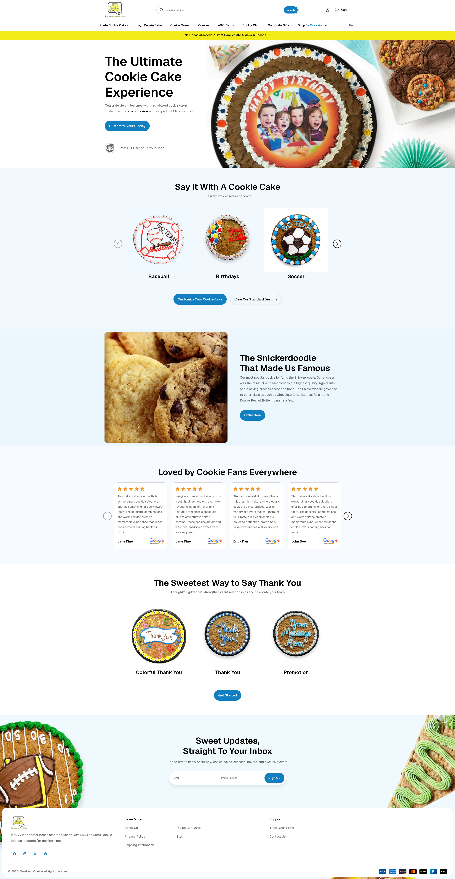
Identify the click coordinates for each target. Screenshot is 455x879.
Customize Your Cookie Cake (200, 299)
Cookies (204, 25)
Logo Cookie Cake (149, 25)
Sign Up (274, 778)
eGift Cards (226, 25)
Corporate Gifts (278, 25)
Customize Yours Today (127, 126)
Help (352, 25)
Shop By (310, 25)
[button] (341, 10)
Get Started (227, 695)
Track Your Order (281, 828)
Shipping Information (139, 845)
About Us (131, 828)
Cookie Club (250, 25)
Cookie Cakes (180, 25)
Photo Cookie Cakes (114, 25)
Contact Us (277, 836)
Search (291, 10)
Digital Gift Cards (188, 828)
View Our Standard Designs (255, 299)
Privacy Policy (135, 836)
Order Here (252, 415)
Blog (179, 836)
